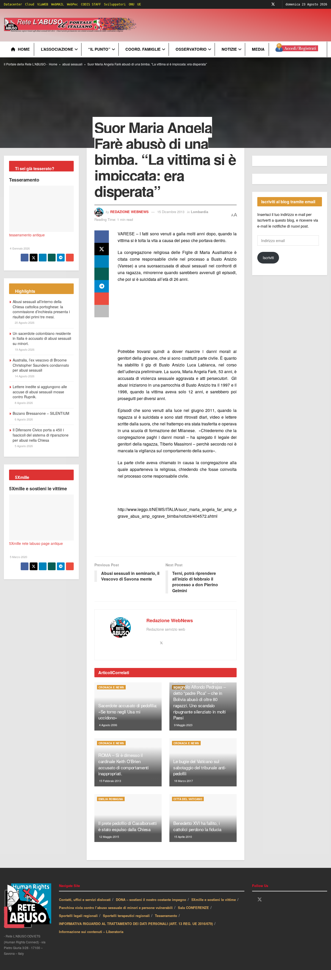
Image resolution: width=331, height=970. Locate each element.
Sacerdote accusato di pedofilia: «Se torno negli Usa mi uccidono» (127, 711)
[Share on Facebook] (101, 236)
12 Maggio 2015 (108, 836)
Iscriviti (268, 257)
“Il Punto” (99, 49)
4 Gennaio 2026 (19, 248)
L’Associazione (57, 49)
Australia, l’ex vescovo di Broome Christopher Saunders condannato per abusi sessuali (41, 365)
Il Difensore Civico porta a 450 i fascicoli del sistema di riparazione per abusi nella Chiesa (41, 434)
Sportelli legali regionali (78, 915)
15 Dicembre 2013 (170, 211)
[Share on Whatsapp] (101, 274)
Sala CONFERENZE (193, 907)
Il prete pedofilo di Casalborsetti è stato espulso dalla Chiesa (127, 826)
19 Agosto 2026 (24, 349)
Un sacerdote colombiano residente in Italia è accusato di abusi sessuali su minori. (42, 338)
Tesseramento (24, 179)
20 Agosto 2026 (24, 322)
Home (24, 49)
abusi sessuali (72, 64)
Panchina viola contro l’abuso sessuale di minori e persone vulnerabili (116, 907)
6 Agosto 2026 (23, 419)
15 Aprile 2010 (182, 836)
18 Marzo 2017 (183, 781)
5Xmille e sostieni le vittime (38, 488)
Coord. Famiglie (143, 49)
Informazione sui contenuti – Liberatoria (91, 931)
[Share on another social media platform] (101, 311)
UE (139, 4)
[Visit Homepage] (71, 25)
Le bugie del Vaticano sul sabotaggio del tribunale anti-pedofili (199, 767)
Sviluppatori (115, 4)
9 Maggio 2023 (182, 725)
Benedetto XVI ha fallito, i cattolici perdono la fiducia (197, 826)
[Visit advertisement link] (177, 316)
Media (258, 49)
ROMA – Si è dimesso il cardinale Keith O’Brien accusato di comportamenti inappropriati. (123, 764)
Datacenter (13, 4)
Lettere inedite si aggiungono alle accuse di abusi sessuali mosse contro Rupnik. (40, 391)
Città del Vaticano (188, 799)
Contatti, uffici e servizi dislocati (85, 899)
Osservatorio (191, 49)
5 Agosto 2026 (23, 446)
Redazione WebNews (129, 211)
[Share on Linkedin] (101, 261)
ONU (131, 4)
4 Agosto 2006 (107, 725)
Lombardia (199, 211)
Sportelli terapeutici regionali (126, 915)
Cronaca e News (111, 687)
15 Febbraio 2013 (109, 781)
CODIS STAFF (91, 4)
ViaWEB (42, 4)
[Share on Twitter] (101, 249)
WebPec (72, 4)
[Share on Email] (101, 298)
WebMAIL (57, 4)
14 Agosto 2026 (24, 376)
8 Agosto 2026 (23, 403)
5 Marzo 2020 (18, 557)
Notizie (229, 49)
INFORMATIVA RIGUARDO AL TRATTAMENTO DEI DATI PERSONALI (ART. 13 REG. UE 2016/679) (136, 923)
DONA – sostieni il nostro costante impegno (151, 899)
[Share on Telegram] (101, 286)
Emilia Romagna (111, 799)
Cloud (29, 4)
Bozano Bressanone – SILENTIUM (41, 413)
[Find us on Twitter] (273, 4)
